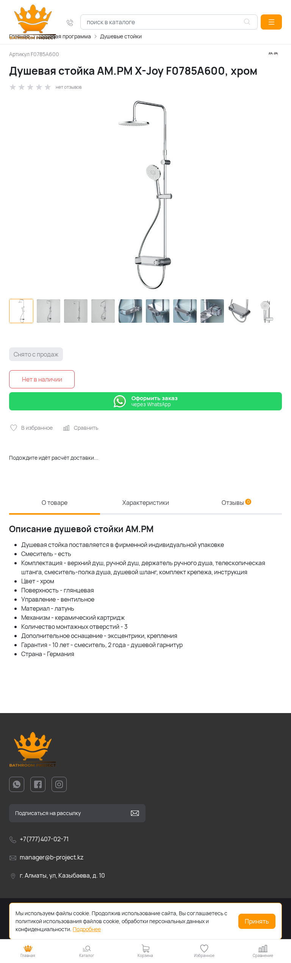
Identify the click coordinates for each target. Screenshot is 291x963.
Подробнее (87, 929)
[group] (145, 195)
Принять (257, 921)
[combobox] (169, 22)
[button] (271, 22)
